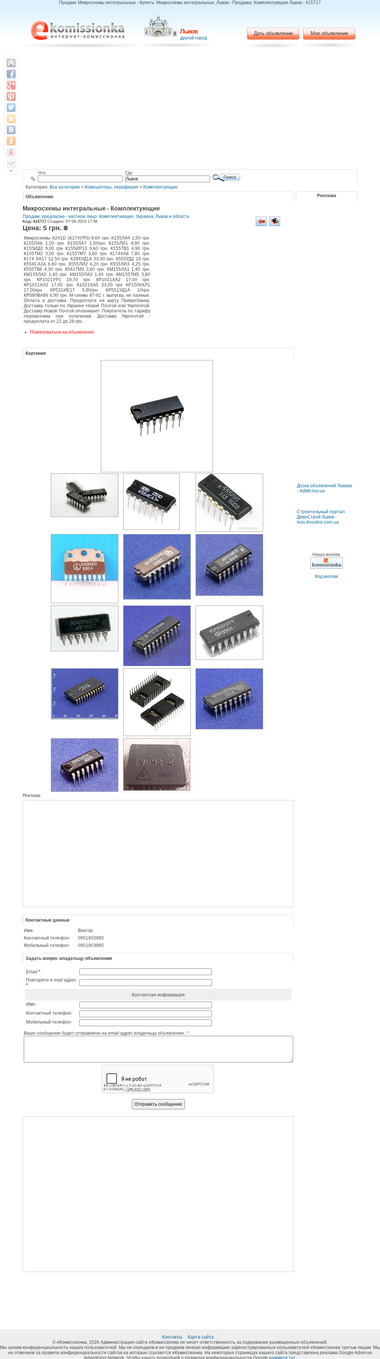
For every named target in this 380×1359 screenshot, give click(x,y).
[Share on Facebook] (11, 74)
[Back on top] (11, 62)
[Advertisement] (190, 110)
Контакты (172, 1337)
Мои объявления (329, 33)
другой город (193, 38)
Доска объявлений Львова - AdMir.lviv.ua (324, 488)
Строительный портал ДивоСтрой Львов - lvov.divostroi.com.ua (321, 517)
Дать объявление (273, 33)
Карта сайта (201, 1337)
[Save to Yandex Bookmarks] (11, 152)
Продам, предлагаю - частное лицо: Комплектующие (78, 216)
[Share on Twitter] (11, 107)
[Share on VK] (11, 129)
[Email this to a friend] (11, 163)
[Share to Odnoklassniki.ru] (11, 140)
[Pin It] (11, 96)
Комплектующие (160, 187)
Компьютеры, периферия (111, 187)
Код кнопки (326, 576)
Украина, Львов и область (162, 216)
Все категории (65, 187)
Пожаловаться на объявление (62, 332)
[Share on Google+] (11, 85)
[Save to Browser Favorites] (11, 118)
